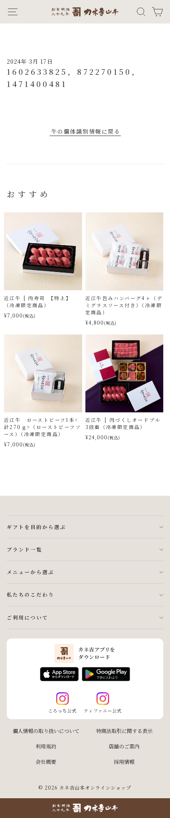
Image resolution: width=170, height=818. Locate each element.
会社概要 (46, 761)
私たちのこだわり (30, 594)
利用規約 (46, 746)
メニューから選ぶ (30, 572)
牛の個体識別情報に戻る (86, 131)
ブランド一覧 (24, 549)
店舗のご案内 (124, 746)
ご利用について (27, 617)
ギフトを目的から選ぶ (36, 527)
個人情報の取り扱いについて (46, 731)
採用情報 (124, 761)
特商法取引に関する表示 (124, 731)
